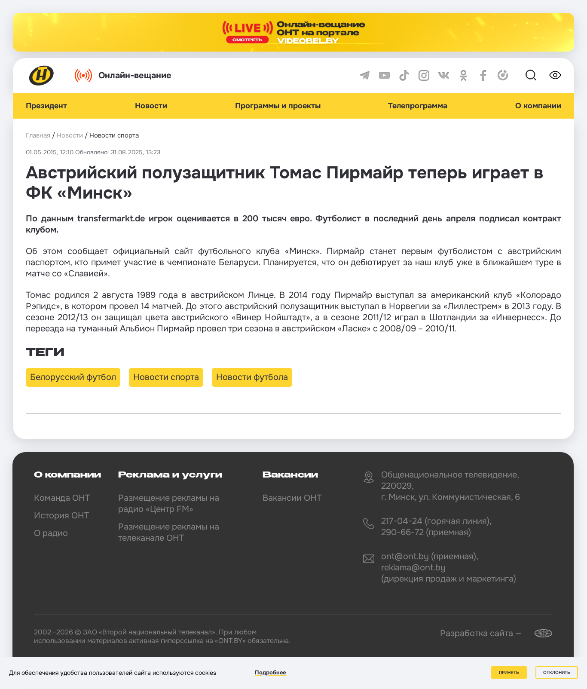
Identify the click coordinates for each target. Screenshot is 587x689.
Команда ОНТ (62, 498)
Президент (46, 105)
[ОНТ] (42, 75)
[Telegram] (364, 75)
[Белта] (538, 633)
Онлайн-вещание (134, 75)
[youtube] (384, 75)
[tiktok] (404, 75)
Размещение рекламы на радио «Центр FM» (168, 503)
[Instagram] (424, 75)
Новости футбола (252, 377)
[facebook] (483, 75)
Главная (38, 135)
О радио (51, 533)
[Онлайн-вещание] (293, 32)
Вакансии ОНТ (292, 498)
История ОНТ (61, 515)
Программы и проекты (278, 105)
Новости (151, 105)
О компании (538, 105)
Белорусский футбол (73, 377)
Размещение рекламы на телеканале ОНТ (168, 532)
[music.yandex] (503, 75)
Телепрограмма (417, 105)
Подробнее (270, 672)
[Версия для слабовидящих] (555, 75)
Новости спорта (166, 377)
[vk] (443, 75)
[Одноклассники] (463, 75)
